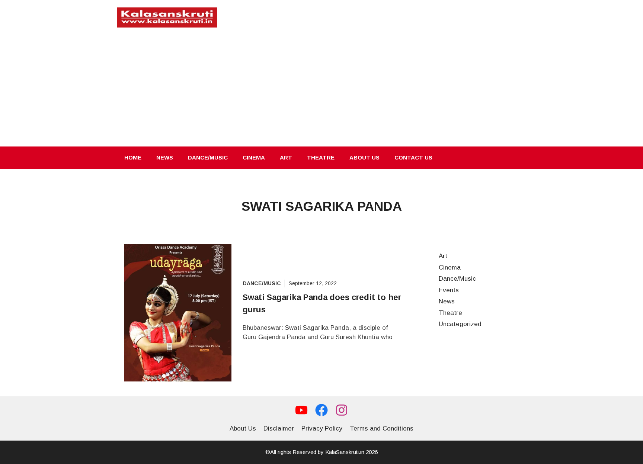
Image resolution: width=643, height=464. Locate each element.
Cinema (254, 157)
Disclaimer (278, 428)
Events (449, 290)
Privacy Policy (321, 428)
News (164, 157)
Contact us (413, 157)
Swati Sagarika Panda (321, 206)
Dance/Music (208, 157)
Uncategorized (460, 324)
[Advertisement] (321, 91)
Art (286, 157)
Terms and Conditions (381, 428)
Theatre (321, 157)
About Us (364, 157)
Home (132, 157)
